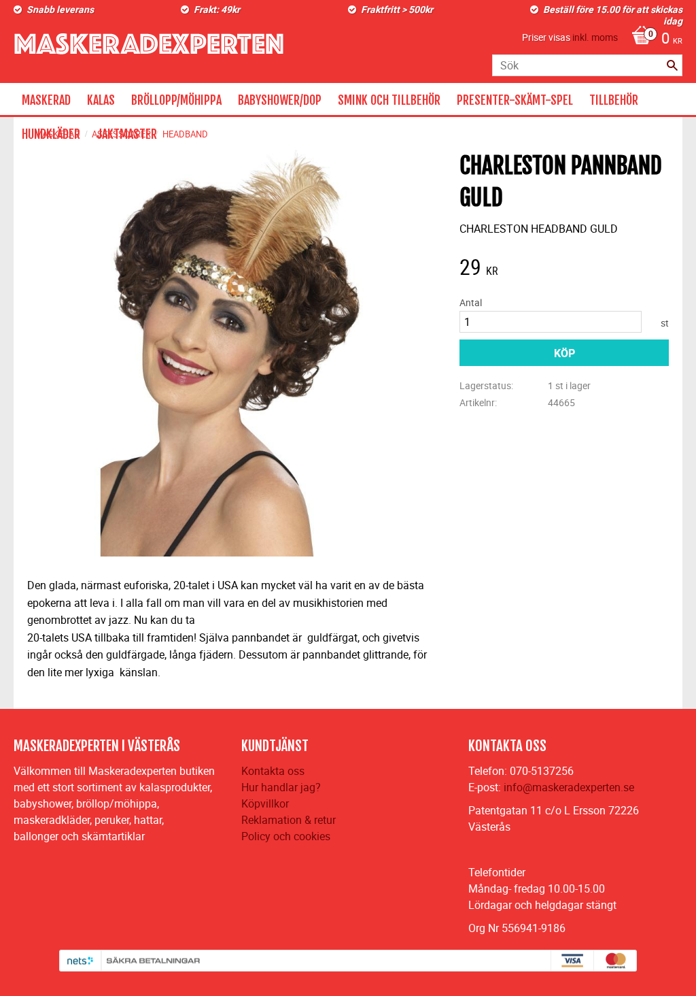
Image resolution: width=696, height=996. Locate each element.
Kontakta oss (272, 770)
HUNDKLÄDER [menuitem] (51, 134)
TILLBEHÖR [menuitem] (613, 100)
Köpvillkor (265, 803)
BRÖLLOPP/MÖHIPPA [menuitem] (176, 100)
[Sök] (672, 65)
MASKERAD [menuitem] (46, 100)
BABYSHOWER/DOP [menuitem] (279, 100)
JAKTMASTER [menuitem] (127, 134)
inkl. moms (595, 37)
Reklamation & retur (288, 819)
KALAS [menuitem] (101, 100)
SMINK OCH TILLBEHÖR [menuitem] (389, 100)
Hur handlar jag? (281, 787)
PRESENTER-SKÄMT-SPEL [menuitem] (515, 100)
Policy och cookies (285, 836)
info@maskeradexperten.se (569, 787)
